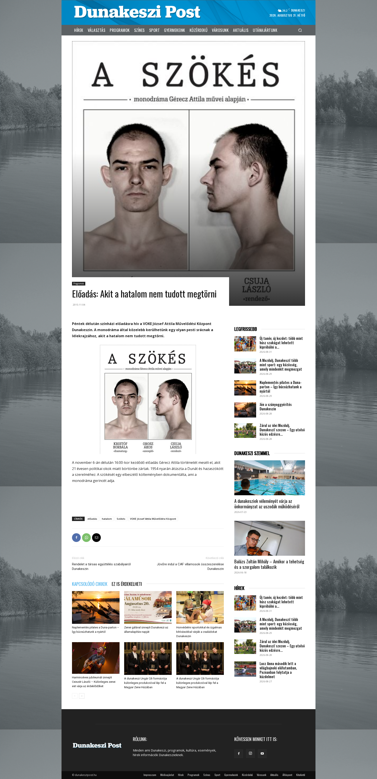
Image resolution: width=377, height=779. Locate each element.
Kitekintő (300, 775)
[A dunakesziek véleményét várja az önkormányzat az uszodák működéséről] (269, 477)
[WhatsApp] (86, 537)
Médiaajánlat (167, 775)
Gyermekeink (231, 775)
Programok (78, 283)
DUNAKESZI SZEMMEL (252, 453)
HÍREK (239, 588)
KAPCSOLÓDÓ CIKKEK (89, 584)
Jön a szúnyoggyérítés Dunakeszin (276, 406)
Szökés (121, 518)
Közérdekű (247, 775)
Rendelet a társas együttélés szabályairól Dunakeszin (101, 566)
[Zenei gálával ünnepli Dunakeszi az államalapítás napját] (148, 607)
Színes (206, 775)
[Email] (96, 537)
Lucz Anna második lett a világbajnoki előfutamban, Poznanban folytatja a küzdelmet (278, 670)
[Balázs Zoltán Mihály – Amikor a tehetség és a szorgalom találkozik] (269, 538)
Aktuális (274, 775)
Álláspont (287, 775)
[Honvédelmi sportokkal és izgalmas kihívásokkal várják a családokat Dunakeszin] (200, 607)
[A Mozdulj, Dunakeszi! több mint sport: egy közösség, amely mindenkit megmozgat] (245, 365)
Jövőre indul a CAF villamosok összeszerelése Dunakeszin (190, 566)
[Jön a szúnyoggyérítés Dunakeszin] (245, 410)
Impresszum (150, 775)
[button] (300, 30)
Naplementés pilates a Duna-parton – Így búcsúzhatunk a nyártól (281, 387)
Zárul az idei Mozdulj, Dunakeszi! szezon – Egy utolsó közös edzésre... (282, 430)
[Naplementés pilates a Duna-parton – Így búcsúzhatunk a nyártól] (96, 607)
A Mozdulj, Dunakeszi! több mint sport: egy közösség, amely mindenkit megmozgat (281, 365)
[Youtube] (262, 753)
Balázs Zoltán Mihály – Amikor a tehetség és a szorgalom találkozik (269, 564)
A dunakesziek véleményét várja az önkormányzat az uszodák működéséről (266, 503)
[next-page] (81, 696)
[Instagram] (250, 753)
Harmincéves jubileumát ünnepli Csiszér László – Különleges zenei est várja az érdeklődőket (93, 682)
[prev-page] (74, 696)
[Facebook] (76, 537)
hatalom (107, 518)
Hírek (180, 775)
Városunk (261, 775)
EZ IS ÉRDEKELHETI (127, 584)
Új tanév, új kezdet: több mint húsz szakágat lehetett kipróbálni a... (281, 343)
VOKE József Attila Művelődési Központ (153, 518)
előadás (92, 518)
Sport (217, 775)
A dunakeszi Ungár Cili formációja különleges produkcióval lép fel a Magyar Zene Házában (145, 683)
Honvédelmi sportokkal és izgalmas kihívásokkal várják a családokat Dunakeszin (199, 632)
